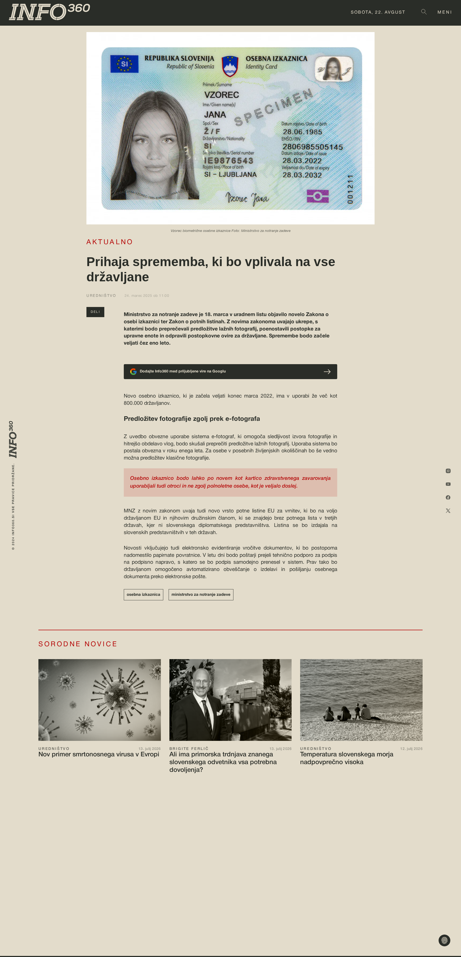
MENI (445, 12)
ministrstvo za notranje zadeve (201, 595)
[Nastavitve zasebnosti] (444, 940)
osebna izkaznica (143, 595)
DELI (95, 311)
